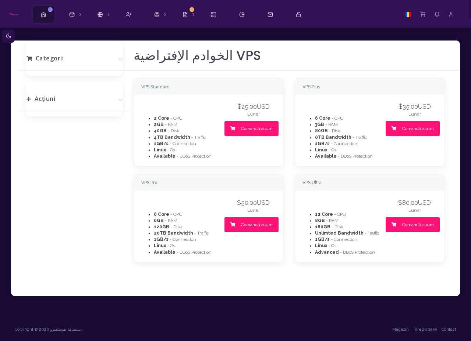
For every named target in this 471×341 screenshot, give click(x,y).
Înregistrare (425, 329)
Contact (449, 329)
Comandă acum (256, 128)
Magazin (400, 329)
